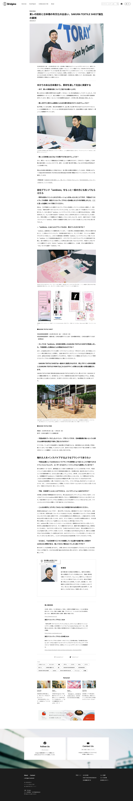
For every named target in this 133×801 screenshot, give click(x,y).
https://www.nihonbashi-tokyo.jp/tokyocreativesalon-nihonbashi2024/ (63, 650)
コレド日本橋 (103, 777)
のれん (79, 664)
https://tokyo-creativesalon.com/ (53, 633)
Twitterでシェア (75, 657)
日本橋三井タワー (104, 780)
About (52, 3)
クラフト (86, 664)
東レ (59, 667)
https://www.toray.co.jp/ (51, 616)
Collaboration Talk (43, 3)
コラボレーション (42, 664)
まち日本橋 (85, 775)
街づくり (40, 667)
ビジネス (72, 664)
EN (128, 3)
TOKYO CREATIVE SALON (65, 670)
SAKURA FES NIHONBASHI (69, 667)
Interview (24, 3)
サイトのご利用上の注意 (29, 784)
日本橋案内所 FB (87, 780)
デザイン (65, 664)
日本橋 (85, 670)
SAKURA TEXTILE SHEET (44, 670)
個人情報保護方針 (28, 782)
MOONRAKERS (81, 667)
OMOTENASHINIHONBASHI (89, 777)
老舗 (59, 664)
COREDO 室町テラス (50, 667)
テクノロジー (51, 664)
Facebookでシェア (59, 657)
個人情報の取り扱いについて (30, 786)
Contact (32, 775)
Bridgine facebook (29, 778)
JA (126, 3)
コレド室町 (103, 775)
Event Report (32, 3)
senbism (54, 670)
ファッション (77, 670)
